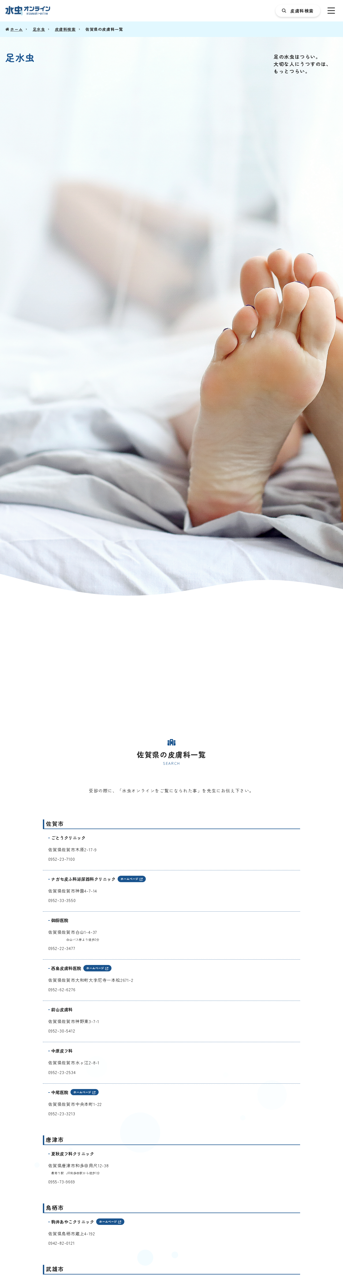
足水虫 (39, 29)
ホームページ (129, 879)
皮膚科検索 (65, 29)
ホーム (16, 29)
